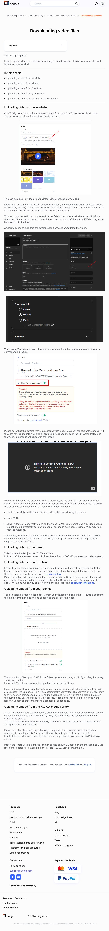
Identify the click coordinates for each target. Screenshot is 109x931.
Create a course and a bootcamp (62, 15)
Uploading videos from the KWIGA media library (32, 98)
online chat (75, 764)
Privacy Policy (10, 907)
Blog (56, 812)
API (56, 822)
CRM (12, 822)
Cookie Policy (10, 903)
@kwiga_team (17, 865)
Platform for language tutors (25, 847)
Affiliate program (63, 845)
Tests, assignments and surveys (27, 842)
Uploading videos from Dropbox (23, 88)
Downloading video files (91, 15)
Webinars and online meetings (26, 817)
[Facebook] (12, 877)
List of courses (62, 835)
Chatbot (14, 837)
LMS (12, 812)
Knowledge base (63, 817)
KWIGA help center (15, 15)
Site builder (16, 832)
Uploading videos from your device (25, 93)
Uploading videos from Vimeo (22, 83)
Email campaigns (19, 827)
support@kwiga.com (21, 870)
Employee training (19, 852)
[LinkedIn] (18, 877)
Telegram (87, 764)
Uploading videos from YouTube (23, 78)
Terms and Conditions (15, 898)
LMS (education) (36, 15)
